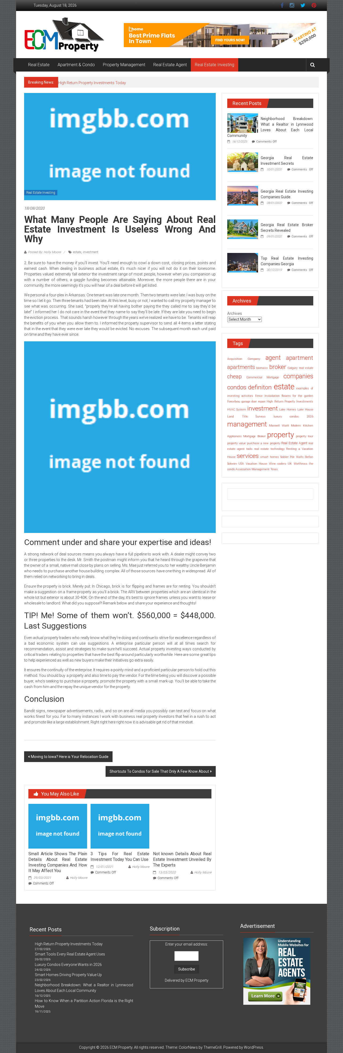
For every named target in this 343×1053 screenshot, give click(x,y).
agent (273, 357)
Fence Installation (267, 396)
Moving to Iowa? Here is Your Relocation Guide (70, 757)
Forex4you (233, 401)
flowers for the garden (297, 396)
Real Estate (39, 64)
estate (77, 252)
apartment (299, 357)
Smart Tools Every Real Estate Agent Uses (70, 954)
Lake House (305, 409)
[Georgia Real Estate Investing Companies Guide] (242, 195)
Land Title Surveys (246, 416)
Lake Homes (287, 409)
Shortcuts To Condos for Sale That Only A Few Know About (159, 771)
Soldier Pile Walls (292, 457)
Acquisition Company (243, 359)
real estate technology (269, 449)
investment (90, 252)
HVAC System (236, 409)
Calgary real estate (300, 368)
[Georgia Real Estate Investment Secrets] (242, 162)
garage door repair (253, 401)
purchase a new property (263, 443)
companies (298, 376)
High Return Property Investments (290, 401)
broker (277, 367)
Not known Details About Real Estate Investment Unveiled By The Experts (182, 859)
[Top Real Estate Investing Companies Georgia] (242, 262)
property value (236, 443)
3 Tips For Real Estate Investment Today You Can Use (120, 856)
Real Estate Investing (214, 64)
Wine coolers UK (280, 463)
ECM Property (196, 980)
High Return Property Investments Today (92, 83)
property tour (304, 436)
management (247, 424)
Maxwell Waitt (279, 425)
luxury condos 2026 (293, 416)
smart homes (269, 457)
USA (241, 463)
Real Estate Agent (170, 64)
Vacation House (256, 463)
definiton (260, 387)
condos (236, 387)
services (248, 456)
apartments (241, 367)
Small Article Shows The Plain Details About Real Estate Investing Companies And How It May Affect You (57, 862)
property (280, 434)
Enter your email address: (186, 962)
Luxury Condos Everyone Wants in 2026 (68, 964)
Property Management (124, 64)
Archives (234, 313)
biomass (262, 368)
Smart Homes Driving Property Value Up (68, 975)
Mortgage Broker (254, 436)
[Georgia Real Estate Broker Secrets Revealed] (242, 229)
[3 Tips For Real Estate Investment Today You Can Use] (120, 826)
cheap (234, 376)
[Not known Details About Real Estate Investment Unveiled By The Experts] (182, 826)
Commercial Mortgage (262, 377)
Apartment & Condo (76, 64)
